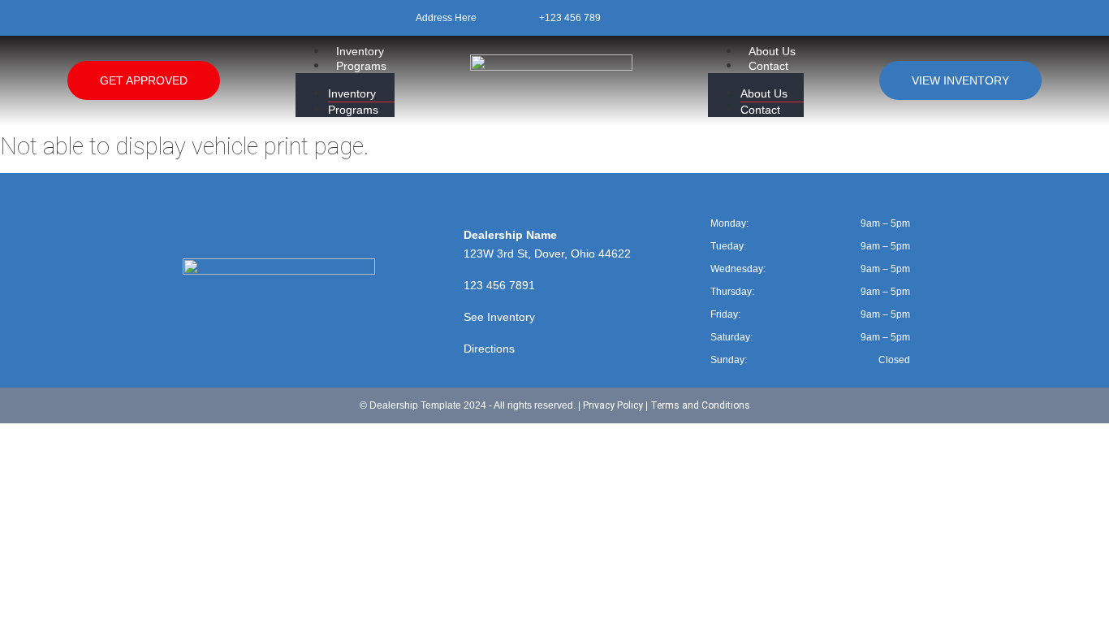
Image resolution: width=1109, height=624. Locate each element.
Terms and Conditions (700, 405)
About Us (772, 51)
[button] (345, 79)
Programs (361, 65)
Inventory (360, 51)
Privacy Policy (613, 405)
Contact (768, 65)
